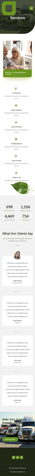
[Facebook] (13, 457)
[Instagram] (21, 457)
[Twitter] (17, 457)
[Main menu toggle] (31, 8)
